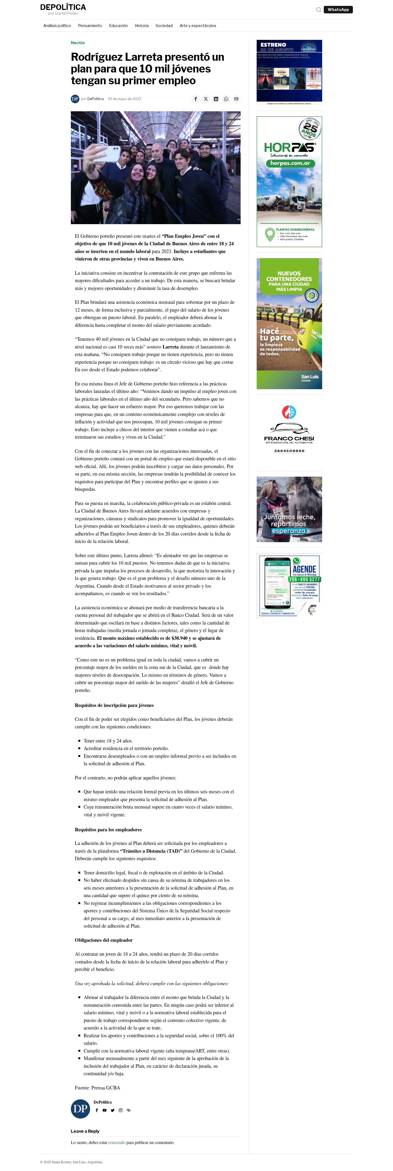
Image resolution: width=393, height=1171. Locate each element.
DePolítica (95, 99)
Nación (78, 42)
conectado (116, 1142)
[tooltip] (195, 99)
